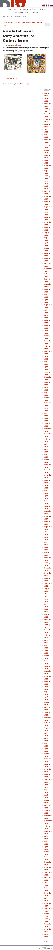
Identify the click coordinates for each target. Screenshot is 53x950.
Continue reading (10, 78)
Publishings (20, 12)
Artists (33, 9)
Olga (19, 45)
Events (17, 84)
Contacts (34, 12)
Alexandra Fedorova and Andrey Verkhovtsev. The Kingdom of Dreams (18, 35)
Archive (22, 9)
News (42, 9)
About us (12, 9)
